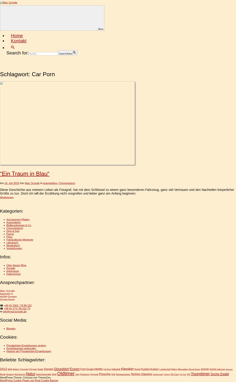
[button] (12, 48)
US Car (183, 374)
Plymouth (94, 374)
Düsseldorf (61, 369)
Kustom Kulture (150, 369)
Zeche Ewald (219, 374)
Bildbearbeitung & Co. (19, 225)
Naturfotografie (43, 374)
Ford (83, 369)
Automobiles (50, 183)
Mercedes (183, 369)
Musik (3, 374)
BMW (10, 369)
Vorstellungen (14, 248)
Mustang (10, 374)
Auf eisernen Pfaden (18, 219)
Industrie (115, 369)
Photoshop (85, 374)
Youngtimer (200, 374)
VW (188, 374)
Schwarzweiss (123, 374)
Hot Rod (107, 369)
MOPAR (205, 369)
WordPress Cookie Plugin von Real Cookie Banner (29, 380)
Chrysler (33, 369)
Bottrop (16, 369)
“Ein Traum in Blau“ (24, 173)
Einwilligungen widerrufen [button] (21, 348)
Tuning (167, 374)
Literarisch (12, 242)
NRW (54, 374)
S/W (113, 374)
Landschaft (165, 369)
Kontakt (18, 40)
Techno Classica (141, 374)
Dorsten (48, 369)
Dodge (40, 369)
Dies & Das (12, 231)
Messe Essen (194, 369)
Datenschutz (13, 274)
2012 (3, 369)
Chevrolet (24, 369)
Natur (30, 374)
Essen (75, 369)
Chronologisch (66, 183)
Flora (9, 237)
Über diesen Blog (16, 265)
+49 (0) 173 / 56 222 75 (17, 308)
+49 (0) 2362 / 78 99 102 (18, 305)
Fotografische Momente (19, 239)
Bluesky (11, 328)
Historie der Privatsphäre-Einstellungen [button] (28, 351)
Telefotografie (158, 374)
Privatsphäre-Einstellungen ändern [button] (26, 345)
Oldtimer (66, 373)
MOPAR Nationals (217, 369)
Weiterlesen (7, 197)
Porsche (105, 374)
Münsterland (19, 374)
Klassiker (127, 369)
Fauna (10, 234)
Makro (174, 369)
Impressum (12, 271)
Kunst (138, 369)
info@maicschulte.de (15, 311)
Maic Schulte (32, 183)
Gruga (90, 369)
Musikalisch (13, 245)
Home (17, 35)
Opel (77, 374)
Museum (229, 369)
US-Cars (174, 374)
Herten (98, 369)
